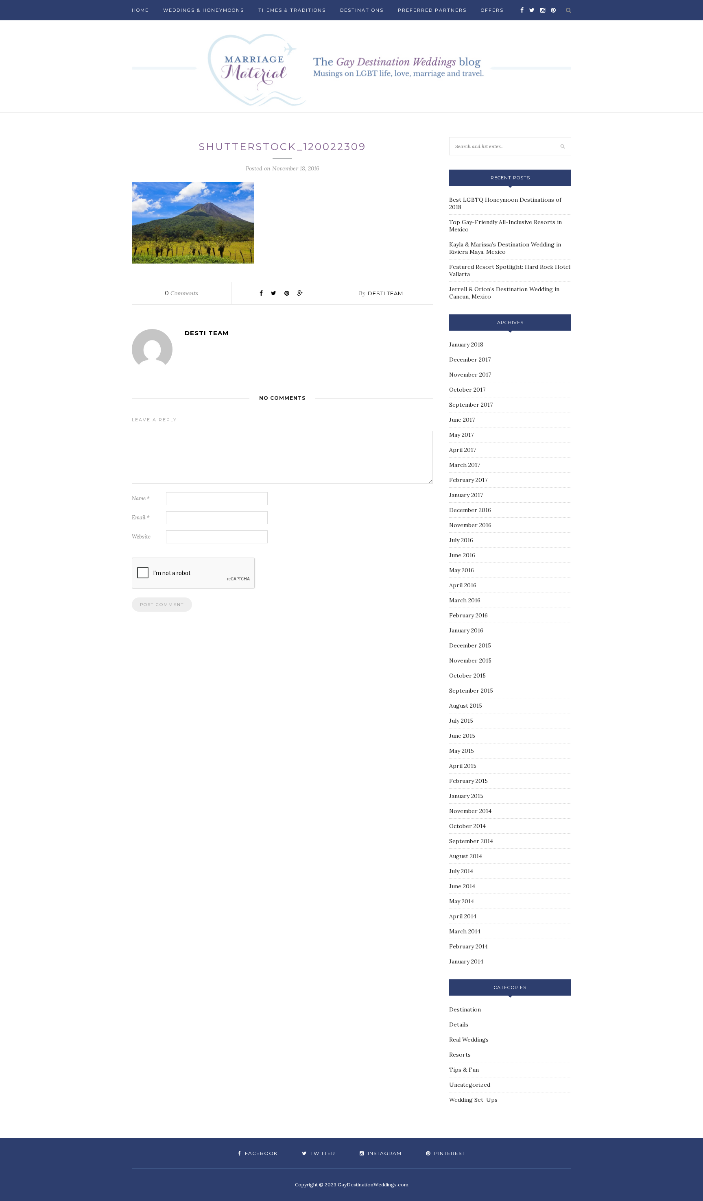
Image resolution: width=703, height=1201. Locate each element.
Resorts (460, 1054)
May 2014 (461, 901)
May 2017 (461, 434)
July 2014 (461, 871)
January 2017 (466, 495)
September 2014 (471, 841)
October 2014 (467, 826)
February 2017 (468, 480)
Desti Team (385, 293)
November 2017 (470, 374)
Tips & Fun (464, 1069)
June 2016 (462, 555)
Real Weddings (469, 1039)
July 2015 (461, 720)
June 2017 (462, 419)
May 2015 (461, 750)
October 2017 (467, 389)
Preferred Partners (432, 10)
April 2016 (462, 585)
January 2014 (466, 961)
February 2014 (468, 946)
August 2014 (465, 856)
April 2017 (462, 449)
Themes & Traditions (292, 10)
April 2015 (462, 765)
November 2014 (470, 811)
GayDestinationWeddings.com (373, 1184)
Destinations (362, 10)
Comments (181, 293)
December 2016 (470, 510)
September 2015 (471, 690)
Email (141, 517)
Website (141, 536)
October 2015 (467, 675)
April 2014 (462, 916)
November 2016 (470, 525)
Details (458, 1024)
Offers (492, 10)
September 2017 (471, 404)
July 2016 (461, 540)
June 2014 (462, 886)
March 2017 (464, 465)
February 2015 (468, 781)
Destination (465, 1009)
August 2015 (465, 705)
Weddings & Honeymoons (203, 10)
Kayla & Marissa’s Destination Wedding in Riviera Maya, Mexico (505, 248)
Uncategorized (469, 1084)
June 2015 (462, 735)
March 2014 (464, 931)
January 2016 (466, 630)
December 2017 (470, 359)
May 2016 (461, 570)
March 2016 (464, 600)
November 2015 (470, 660)
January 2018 (466, 344)
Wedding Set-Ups (473, 1099)
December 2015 (470, 645)
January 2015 (466, 796)
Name (141, 498)
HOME (140, 10)
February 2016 (468, 615)
